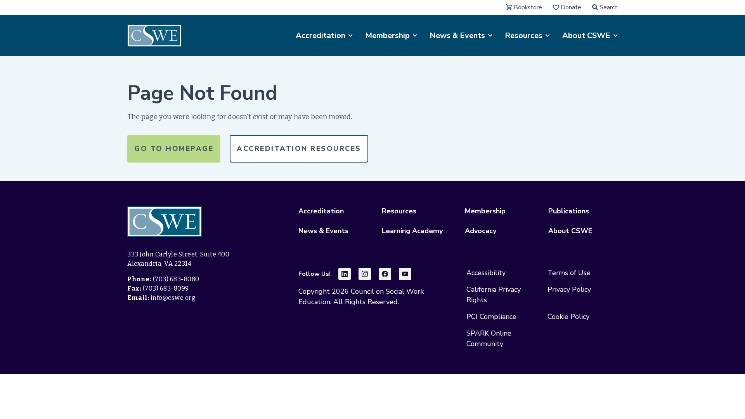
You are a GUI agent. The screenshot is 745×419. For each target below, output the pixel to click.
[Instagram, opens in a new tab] (365, 274)
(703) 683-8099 (166, 288)
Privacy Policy (569, 289)
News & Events (323, 230)
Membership (485, 211)
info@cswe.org (173, 297)
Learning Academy (412, 230)
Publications (568, 211)
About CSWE (570, 230)
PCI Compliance (491, 316)
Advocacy (480, 230)
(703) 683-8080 (176, 279)
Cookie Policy (568, 316)
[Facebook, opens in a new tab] (385, 274)
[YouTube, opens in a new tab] (405, 274)
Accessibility (486, 272)
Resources (399, 211)
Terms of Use (569, 272)
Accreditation (321, 211)
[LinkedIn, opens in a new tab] (344, 274)
